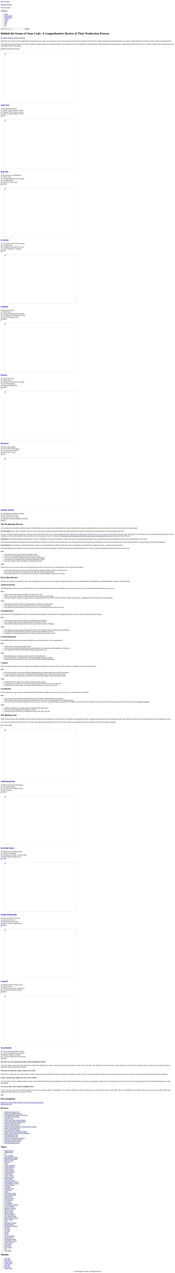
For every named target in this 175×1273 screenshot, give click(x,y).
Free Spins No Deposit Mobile (13, 1140)
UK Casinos (7, 1244)
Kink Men (4, 172)
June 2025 (7, 1265)
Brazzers (4, 375)
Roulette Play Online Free (11, 1112)
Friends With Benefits (9, 914)
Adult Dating (8, 17)
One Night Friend (7, 848)
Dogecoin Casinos (9, 1180)
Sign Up (3, 115)
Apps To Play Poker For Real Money (15, 1122)
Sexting (6, 19)
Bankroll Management (10, 1159)
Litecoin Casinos (9, 1198)
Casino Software (9, 1170)
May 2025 (7, 1266)
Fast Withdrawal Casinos (11, 1183)
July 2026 (7, 1258)
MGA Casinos (8, 1211)
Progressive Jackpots (10, 1223)
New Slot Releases (9, 1214)
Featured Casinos (9, 1185)
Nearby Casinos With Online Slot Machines (17, 1133)
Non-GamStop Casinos (11, 1218)
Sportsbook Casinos (10, 1239)
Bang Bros (5, 443)
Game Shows (8, 1190)
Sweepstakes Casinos (10, 1241)
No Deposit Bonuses (10, 1216)
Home (6, 14)
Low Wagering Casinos (11, 1205)
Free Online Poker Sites (11, 1136)
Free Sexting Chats (6, 1104)
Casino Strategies (9, 1172)
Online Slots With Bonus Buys (13, 1113)
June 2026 (7, 1260)
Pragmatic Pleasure (6, 4)
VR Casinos (7, 1251)
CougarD (4, 981)
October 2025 (8, 1263)
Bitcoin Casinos (8, 1160)
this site (86, 598)
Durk (23, 38)
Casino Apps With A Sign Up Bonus (14, 1120)
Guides (6, 1191)
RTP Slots (7, 1228)
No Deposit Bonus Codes (11, 1143)
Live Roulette (8, 1203)
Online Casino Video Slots (12, 1128)
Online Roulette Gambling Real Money (15, 1131)
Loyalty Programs (9, 1206)
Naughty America (7, 510)
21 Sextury (5, 240)
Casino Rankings (9, 1167)
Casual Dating (8, 1173)
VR (5, 24)
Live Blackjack (8, 1200)
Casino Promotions (9, 1165)
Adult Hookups (8, 1151)
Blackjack (7, 1162)
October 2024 (8, 1268)
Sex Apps (7, 1229)
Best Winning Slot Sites (11, 1135)
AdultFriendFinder (8, 781)
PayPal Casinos (8, 1219)
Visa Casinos (8, 1247)
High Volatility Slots (10, 1195)
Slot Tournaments (9, 1236)
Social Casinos (8, 1237)
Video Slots (7, 1246)
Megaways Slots (9, 1210)
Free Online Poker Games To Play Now (15, 1115)
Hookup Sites (8, 16)
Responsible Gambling (11, 1226)
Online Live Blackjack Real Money (14, 1138)
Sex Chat (7, 1231)
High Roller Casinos (10, 1193)
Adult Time (5, 105)
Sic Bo (6, 1234)
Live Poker (7, 1201)
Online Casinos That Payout (12, 1123)
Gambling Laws (9, 1188)
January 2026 (8, 1262)
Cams (6, 20)
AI (5, 25)
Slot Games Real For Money (12, 1141)
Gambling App (8, 1118)
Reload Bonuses (9, 1224)
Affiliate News (8, 1152)
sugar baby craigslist (143, 702)
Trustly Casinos (8, 1242)
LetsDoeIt (4, 307)
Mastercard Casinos (10, 1208)
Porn (5, 22)
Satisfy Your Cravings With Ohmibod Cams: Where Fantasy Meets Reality (22, 1102)
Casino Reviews (9, 1169)
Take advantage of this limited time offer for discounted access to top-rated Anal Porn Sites (85, 536)
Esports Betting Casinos (11, 1182)
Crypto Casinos (8, 1175)
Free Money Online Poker (11, 1117)
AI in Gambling (8, 1155)
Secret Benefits (6, 1048)
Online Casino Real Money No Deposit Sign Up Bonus (20, 1126)
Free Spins (7, 1187)
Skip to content (5, 1)
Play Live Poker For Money (12, 1130)
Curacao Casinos (9, 1177)
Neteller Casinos (9, 1213)
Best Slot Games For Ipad (11, 1125)
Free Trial (3, 184)
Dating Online (8, 1178)
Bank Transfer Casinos (11, 1157)
